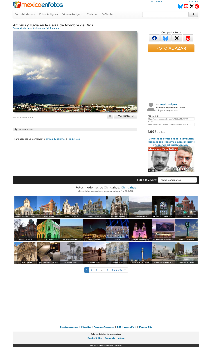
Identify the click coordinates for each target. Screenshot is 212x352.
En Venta (107, 14)
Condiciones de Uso (69, 327)
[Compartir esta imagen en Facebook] (154, 37)
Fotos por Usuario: (146, 179)
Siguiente (117, 270)
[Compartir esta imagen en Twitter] (176, 37)
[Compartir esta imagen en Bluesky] (165, 37)
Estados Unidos (95, 338)
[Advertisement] (171, 77)
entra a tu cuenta (55, 138)
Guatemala (110, 338)
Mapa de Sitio (145, 327)
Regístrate (74, 138)
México (121, 338)
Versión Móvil (130, 327)
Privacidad (86, 327)
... (102, 270)
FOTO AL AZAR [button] (171, 48)
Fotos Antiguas (48, 14)
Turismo (92, 14)
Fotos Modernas (25, 14)
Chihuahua (39, 28)
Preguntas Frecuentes (104, 327)
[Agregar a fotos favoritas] (110, 116)
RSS (119, 327)
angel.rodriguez (168, 104)
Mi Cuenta (156, 1)
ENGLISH (193, 1)
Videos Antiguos (72, 14)
